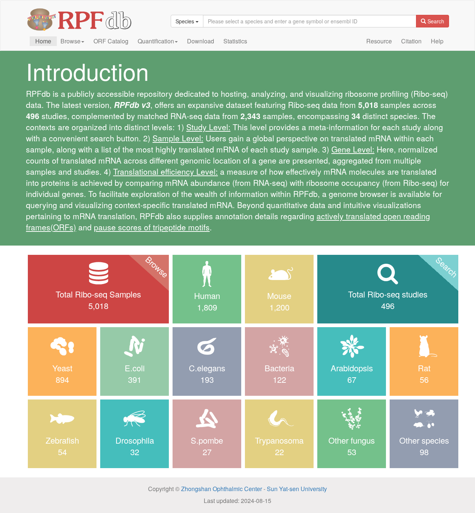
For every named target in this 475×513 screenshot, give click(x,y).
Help (437, 41)
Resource (379, 41)
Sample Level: (178, 138)
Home (43, 41)
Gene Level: (352, 149)
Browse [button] (70, 41)
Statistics (235, 41)
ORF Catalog (111, 41)
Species (186, 21)
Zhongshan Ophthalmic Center (221, 488)
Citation (411, 41)
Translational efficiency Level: (165, 171)
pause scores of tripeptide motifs (152, 227)
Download (200, 41)
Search (435, 21)
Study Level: (208, 126)
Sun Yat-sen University (297, 488)
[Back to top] (449, 487)
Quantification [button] (156, 41)
